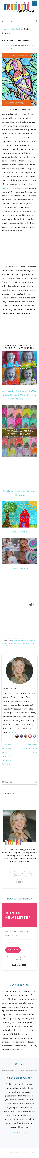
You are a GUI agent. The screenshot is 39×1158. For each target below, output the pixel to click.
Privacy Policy (19, 1132)
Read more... (14, 732)
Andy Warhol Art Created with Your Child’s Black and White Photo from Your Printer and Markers (19, 395)
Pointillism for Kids (19, 532)
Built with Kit (19, 965)
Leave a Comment (8, 45)
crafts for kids (15, 640)
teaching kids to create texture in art (17, 643)
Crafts (19, 29)
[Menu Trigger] (34, 3)
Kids (12, 29)
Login (34, 782)
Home (5, 29)
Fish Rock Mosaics (19, 568)
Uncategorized (19, 638)
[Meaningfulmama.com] (19, 13)
